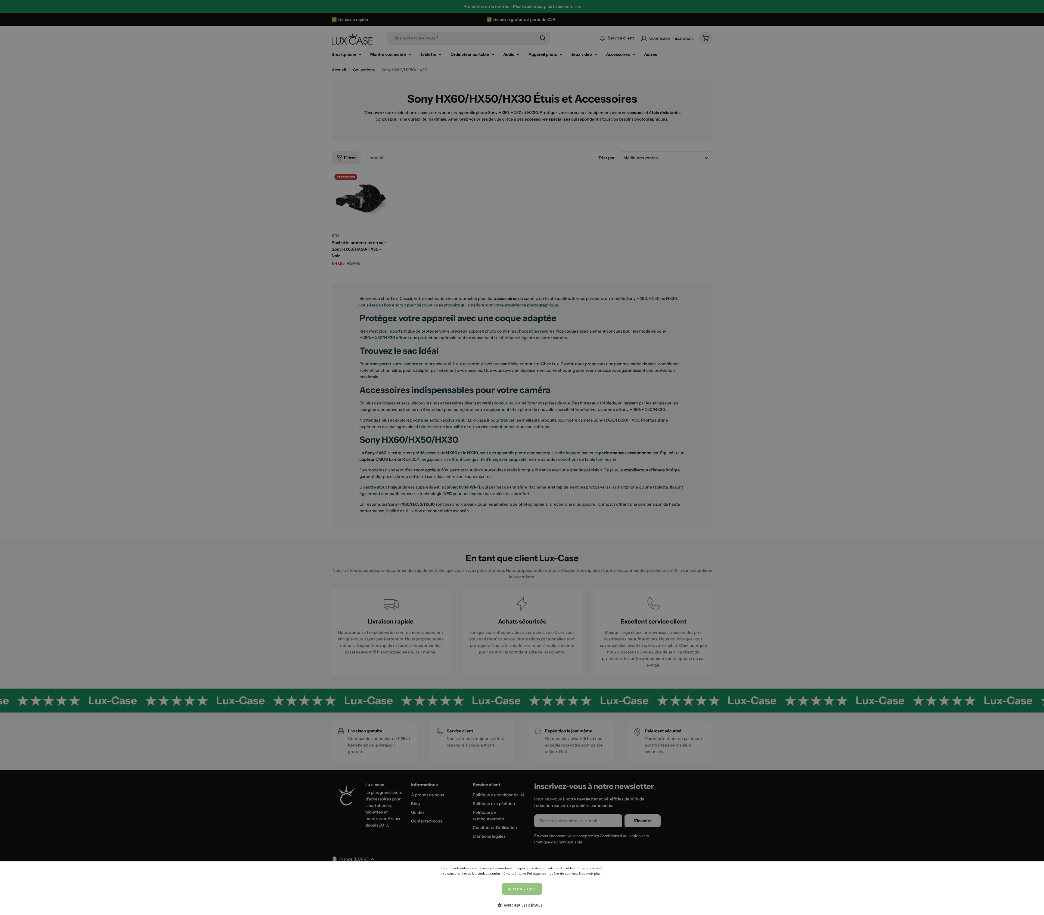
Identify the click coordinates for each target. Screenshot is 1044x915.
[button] (522, 905)
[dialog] (522, 888)
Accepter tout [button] (522, 889)
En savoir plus (590, 873)
